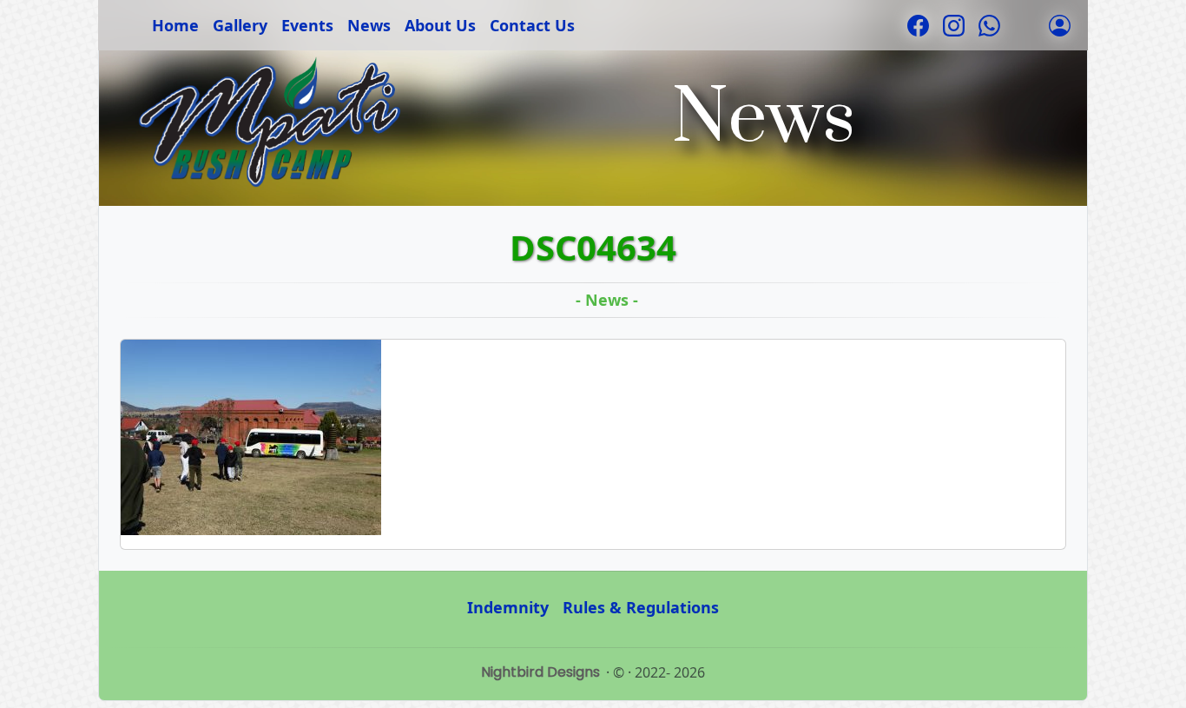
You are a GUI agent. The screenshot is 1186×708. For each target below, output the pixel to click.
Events (307, 25)
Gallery (240, 25)
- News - (607, 299)
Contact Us (532, 25)
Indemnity (508, 607)
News (369, 25)
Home (175, 25)
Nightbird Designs (540, 672)
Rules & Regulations (641, 607)
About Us (440, 25)
